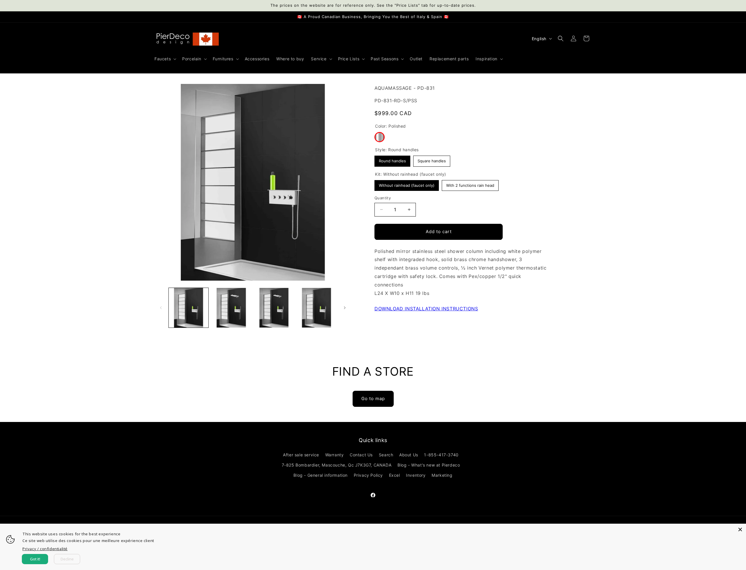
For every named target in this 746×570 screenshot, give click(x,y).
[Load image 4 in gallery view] (316, 308)
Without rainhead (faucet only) (407, 184)
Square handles (432, 159)
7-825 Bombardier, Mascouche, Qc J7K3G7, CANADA (337, 464)
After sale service (301, 454)
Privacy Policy (368, 475)
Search (386, 454)
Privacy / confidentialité (45, 548)
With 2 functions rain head (470, 184)
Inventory (415, 475)
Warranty (334, 454)
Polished (379, 137)
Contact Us (361, 454)
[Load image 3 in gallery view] (274, 308)
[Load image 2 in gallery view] (231, 308)
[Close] (740, 529)
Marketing (442, 475)
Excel (394, 475)
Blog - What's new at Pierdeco (428, 464)
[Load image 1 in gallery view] (188, 308)
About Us (408, 454)
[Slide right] (344, 307)
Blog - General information (320, 475)
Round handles (392, 159)
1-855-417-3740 (441, 454)
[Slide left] (160, 307)
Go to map (373, 398)
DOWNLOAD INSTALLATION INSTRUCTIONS (426, 309)
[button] (165, 59)
